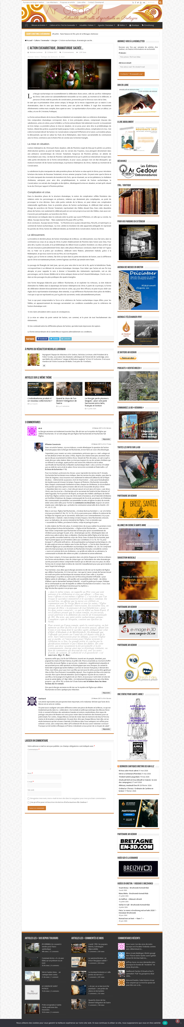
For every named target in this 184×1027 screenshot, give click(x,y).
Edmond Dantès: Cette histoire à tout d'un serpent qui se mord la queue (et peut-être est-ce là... (140, 982)
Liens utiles (81, 2)
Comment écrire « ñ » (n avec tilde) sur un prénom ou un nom (53, 960)
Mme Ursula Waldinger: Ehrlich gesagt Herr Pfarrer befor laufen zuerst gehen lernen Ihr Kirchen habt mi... (141, 955)
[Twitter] (138, 2)
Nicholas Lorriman (36, 52)
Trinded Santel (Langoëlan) (129, 777)
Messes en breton (38, 25)
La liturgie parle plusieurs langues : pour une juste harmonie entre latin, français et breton (97, 402)
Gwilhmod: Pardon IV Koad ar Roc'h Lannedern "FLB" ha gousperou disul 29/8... (140, 973)
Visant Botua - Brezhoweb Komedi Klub (134, 888)
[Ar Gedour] (92, 13)
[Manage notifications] (178, 1021)
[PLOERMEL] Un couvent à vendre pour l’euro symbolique (51, 946)
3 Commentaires (68, 52)
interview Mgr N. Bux (59, 654)
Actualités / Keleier (86, 25)
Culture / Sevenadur (41, 40)
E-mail (31, 782)
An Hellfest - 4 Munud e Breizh (130, 899)
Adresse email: (125, 63)
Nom (30, 773)
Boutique (135, 25)
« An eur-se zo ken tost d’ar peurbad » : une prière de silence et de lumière (98, 988)
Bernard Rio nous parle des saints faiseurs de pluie (70, 34)
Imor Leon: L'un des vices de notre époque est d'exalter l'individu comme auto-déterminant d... (141, 946)
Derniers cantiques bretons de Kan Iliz (137, 766)
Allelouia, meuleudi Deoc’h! (129, 785)
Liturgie (54, 40)
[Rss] (133, 2)
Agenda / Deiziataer (105, 25)
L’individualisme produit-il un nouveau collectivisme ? (40, 399)
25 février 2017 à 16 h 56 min (101, 698)
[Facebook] (135, 2)
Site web (31, 790)
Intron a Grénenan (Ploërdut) (130, 774)
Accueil (26, 25)
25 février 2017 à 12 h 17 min (101, 444)
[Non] (180, 1023)
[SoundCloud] (143, 2)
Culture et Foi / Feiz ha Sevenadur (62, 25)
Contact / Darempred (96, 2)
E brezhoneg (149, 25)
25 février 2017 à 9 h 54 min (101, 428)
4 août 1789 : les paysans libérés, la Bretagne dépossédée (97, 946)
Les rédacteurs (52, 2)
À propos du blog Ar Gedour (33, 2)
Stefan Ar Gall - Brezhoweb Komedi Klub (134, 905)
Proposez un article (67, 2)
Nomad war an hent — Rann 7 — (131, 918)
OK (165, 1023)
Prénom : (123, 53)
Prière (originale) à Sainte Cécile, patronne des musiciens (51, 1007)
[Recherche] (160, 2)
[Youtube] (141, 2)
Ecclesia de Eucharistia (53, 469)
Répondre (106, 439)
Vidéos (122, 25)
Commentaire (33, 749)
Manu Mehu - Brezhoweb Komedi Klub (133, 893)
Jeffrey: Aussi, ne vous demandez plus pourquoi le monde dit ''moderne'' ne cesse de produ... (140, 964)
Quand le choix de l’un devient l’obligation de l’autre (66, 400)
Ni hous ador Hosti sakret (128, 771)
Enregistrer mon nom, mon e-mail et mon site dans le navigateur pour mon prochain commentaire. (68, 798)
